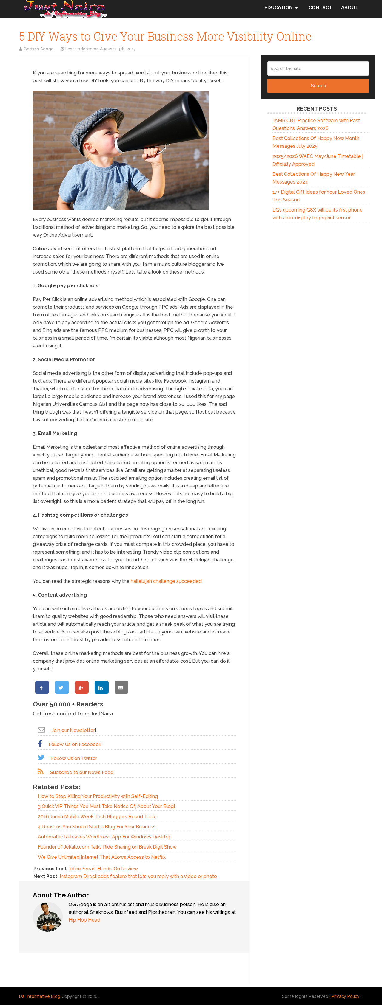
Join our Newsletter (73, 730)
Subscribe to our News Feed (81, 772)
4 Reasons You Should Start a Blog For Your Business (96, 827)
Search (318, 85)
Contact (320, 7)
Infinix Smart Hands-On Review (103, 869)
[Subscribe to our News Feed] (41, 771)
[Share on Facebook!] (42, 687)
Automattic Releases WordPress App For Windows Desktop (105, 837)
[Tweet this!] (62, 687)
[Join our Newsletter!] (41, 729)
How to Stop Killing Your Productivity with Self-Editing (98, 796)
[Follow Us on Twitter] (41, 757)
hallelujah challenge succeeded (166, 581)
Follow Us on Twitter (74, 758)
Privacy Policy (346, 996)
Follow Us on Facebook (75, 744)
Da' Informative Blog (39, 996)
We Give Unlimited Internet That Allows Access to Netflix (102, 857)
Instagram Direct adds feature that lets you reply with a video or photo (138, 876)
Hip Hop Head (84, 920)
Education (278, 7)
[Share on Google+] (82, 687)
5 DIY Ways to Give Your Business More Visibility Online (165, 36)
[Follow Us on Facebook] (40, 743)
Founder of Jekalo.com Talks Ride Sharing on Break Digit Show (107, 847)
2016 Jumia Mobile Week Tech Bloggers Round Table (97, 816)
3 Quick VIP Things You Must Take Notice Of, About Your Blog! (106, 806)
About (349, 7)
